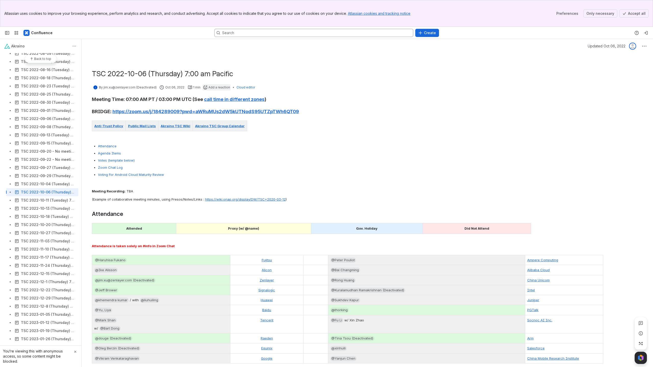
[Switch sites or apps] (16, 33)
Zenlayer (267, 280)
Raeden (267, 338)
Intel (531, 290)
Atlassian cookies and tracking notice (379, 13)
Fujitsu (267, 260)
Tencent (266, 320)
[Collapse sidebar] (7, 33)
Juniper (533, 300)
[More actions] (74, 46)
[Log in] (646, 33)
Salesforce (536, 348)
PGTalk (532, 310)
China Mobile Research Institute (553, 358)
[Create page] (641, 343)
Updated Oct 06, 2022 (606, 46)
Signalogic (266, 290)
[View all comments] (641, 323)
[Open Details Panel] (641, 333)
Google (266, 358)
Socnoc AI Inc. (539, 320)
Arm (530, 338)
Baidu (266, 310)
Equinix (266, 348)
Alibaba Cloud (538, 270)
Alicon (267, 270)
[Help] (637, 33)
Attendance (108, 146)
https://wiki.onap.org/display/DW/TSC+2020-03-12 (245, 199)
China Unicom (538, 280)
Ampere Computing (542, 260)
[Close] (75, 352)
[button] (120, 125)
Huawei (267, 300)
